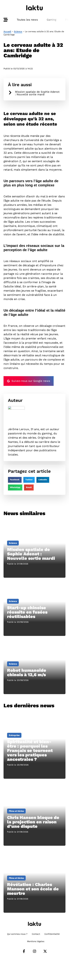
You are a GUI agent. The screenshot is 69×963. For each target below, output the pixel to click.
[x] (45, 951)
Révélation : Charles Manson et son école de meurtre (33, 889)
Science (18, 31)
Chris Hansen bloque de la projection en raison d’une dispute (33, 822)
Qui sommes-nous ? (17, 934)
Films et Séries (16, 811)
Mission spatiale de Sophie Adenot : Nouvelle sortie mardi (37, 93)
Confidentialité (52, 934)
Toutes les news (27, 19)
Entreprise (14, 735)
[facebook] (24, 951)
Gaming (51, 19)
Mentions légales (35, 941)
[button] (15, 480)
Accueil (7, 31)
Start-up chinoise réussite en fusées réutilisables (27, 612)
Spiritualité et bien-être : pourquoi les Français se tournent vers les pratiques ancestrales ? (30, 750)
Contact (36, 934)
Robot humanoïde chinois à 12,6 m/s (26, 672)
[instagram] (34, 951)
